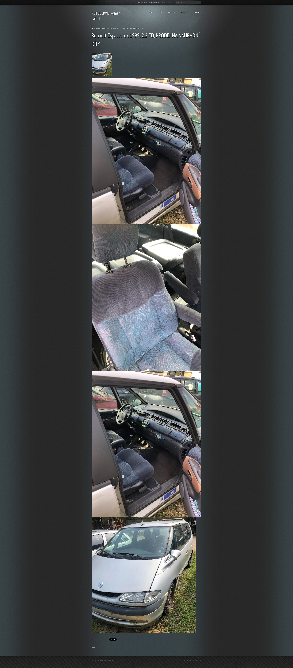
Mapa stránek (155, 2)
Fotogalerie (184, 12)
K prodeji (171, 12)
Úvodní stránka (142, 2)
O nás (161, 12)
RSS (163, 2)
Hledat (199, 2)
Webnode (198, 660)
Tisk (170, 2)
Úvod (152, 12)
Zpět (93, 647)
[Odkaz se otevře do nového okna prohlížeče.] (102, 64)
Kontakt (197, 12)
